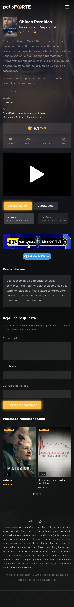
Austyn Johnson (38, 113)
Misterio (33, 27)
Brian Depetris (34, 117)
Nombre (9, 366)
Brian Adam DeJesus (14, 117)
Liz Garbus (8, 102)
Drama (23, 27)
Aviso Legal (35, 521)
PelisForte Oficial (38, 256)
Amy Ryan (23, 113)
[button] (34, 494)
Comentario (12, 338)
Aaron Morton (9, 113)
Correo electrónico (17, 385)
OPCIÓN (18, 218)
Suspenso (45, 27)
